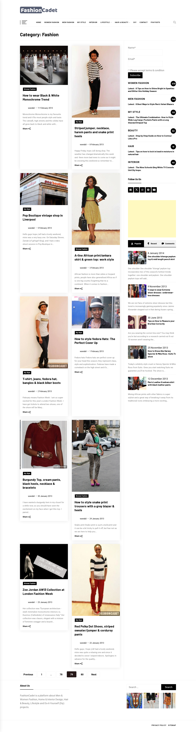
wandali (31, 108)
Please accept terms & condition (147, 70)
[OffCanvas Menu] (26, 23)
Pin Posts (155, 22)
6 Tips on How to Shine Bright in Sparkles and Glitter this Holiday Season (151, 89)
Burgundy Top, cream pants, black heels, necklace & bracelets (42, 483)
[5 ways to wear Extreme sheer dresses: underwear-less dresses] (137, 291)
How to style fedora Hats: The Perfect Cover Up (95, 341)
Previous (28, 674)
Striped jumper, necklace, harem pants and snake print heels (94, 132)
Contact (144, 22)
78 (61, 674)
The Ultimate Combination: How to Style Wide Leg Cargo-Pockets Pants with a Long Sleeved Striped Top (150, 120)
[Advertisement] (152, 218)
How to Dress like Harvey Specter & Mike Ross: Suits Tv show (162, 354)
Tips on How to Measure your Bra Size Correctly (161, 322)
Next (93, 674)
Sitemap (172, 725)
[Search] (174, 22)
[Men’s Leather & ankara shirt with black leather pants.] (137, 383)
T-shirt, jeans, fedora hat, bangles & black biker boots (42, 381)
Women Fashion (51, 22)
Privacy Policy (159, 725)
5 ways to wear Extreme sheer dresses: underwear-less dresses (161, 292)
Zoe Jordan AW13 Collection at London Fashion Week (43, 591)
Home (38, 22)
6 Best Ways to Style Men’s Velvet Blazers (155, 104)
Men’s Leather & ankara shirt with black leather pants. (161, 383)
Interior (93, 22)
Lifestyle (105, 22)
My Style (81, 22)
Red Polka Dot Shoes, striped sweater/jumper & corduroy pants (94, 630)
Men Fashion (68, 22)
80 (82, 674)
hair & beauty (121, 22)
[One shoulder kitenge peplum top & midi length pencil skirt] (137, 257)
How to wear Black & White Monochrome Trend (41, 97)
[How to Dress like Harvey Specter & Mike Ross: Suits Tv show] (137, 352)
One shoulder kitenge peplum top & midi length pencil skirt (161, 257)
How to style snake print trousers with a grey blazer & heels (94, 506)
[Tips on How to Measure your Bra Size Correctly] (137, 322)
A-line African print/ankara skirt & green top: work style (94, 257)
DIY (134, 22)
